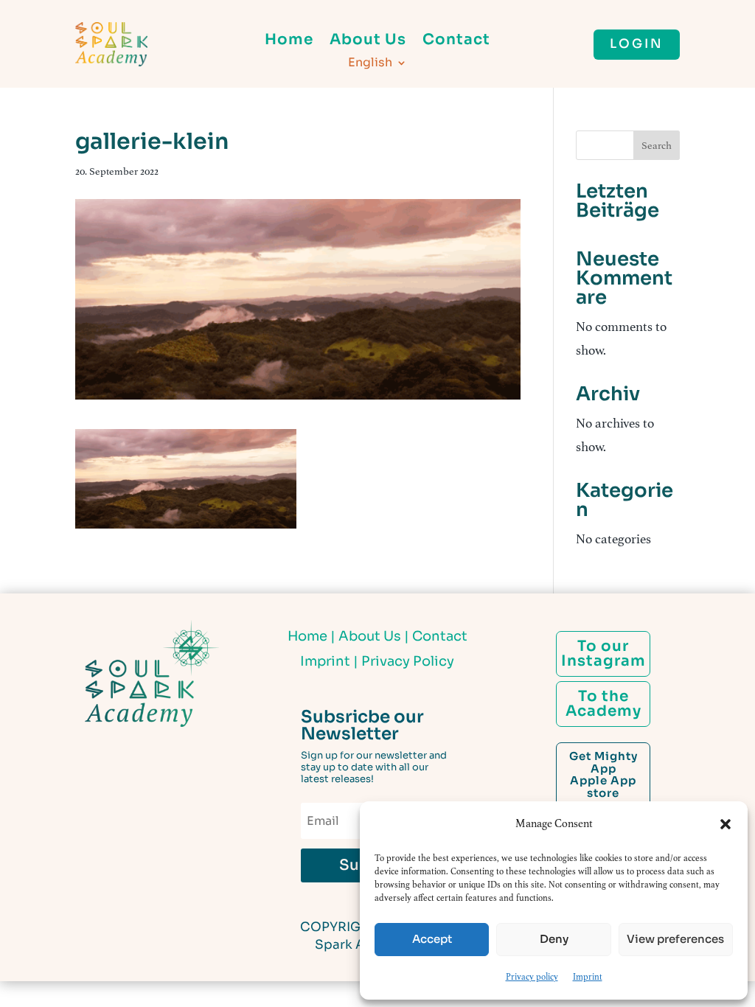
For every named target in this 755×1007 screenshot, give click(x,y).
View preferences (675, 939)
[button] (725, 824)
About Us (368, 42)
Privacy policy (532, 977)
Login (637, 44)
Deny (554, 939)
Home (289, 42)
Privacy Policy (407, 661)
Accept (432, 939)
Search (656, 145)
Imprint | (330, 661)
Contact (456, 42)
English (370, 64)
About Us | (373, 636)
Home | (313, 636)
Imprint (587, 977)
